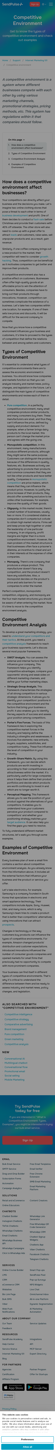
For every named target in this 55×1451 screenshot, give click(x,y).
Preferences (27, 1439)
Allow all (27, 1447)
